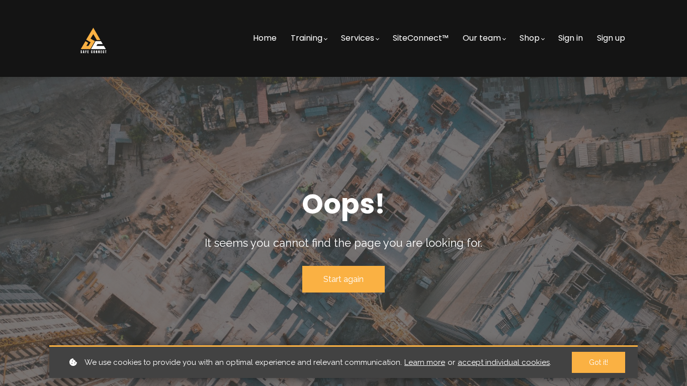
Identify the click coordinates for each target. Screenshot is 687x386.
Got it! (598, 362)
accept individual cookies (504, 362)
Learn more (424, 362)
